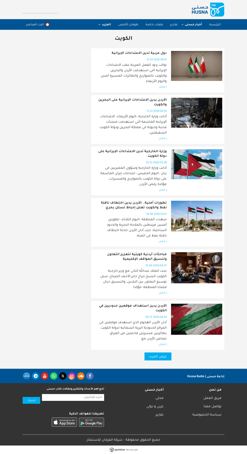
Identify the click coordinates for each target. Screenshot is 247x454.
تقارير (174, 24)
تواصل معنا (213, 406)
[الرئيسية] (208, 9)
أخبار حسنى (154, 390)
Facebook (89, 376)
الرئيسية (215, 24)
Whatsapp (53, 376)
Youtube (44, 376)
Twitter (62, 376)
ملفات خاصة (154, 24)
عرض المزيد (158, 357)
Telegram (35, 376)
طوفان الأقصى (128, 24)
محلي (162, 87)
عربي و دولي (155, 406)
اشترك (31, 400)
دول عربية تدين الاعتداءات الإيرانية (139, 53)
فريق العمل (212, 398)
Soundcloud (80, 376)
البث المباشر (35, 24)
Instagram (71, 376)
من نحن (215, 390)
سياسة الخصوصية (207, 415)
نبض (26, 376)
